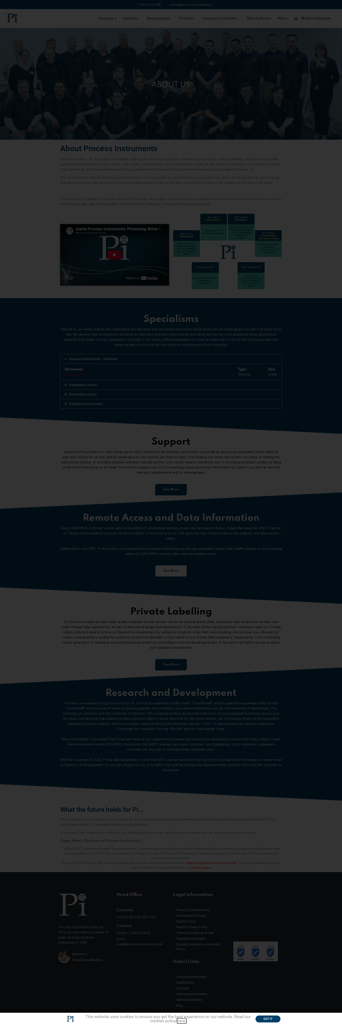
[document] (171, 512)
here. (181, 1020)
